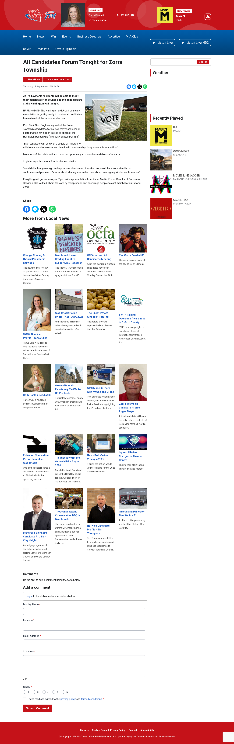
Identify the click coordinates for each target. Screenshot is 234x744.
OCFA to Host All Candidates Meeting (99, 257)
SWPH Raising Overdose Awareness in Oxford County (132, 318)
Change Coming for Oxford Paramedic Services (35, 259)
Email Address (32, 635)
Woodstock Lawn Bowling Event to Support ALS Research (68, 259)
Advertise (114, 36)
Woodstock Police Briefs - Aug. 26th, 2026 (69, 314)
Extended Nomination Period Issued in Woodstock (36, 459)
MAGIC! (180, 16)
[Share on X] (139, 86)
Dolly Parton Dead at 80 (37, 395)
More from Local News (59, 79)
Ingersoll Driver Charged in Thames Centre (130, 456)
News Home (34, 79)
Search (203, 61)
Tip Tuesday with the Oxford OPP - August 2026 (67, 461)
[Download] (208, 17)
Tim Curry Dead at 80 (131, 255)
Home (27, 36)
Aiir (173, 736)
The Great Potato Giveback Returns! (98, 314)
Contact (133, 730)
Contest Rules (99, 730)
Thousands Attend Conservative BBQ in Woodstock (67, 515)
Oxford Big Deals (65, 49)
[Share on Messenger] (134, 86)
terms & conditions (91, 699)
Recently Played (168, 118)
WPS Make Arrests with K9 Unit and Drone (100, 390)
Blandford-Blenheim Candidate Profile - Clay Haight (35, 536)
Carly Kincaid (96, 15)
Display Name (31, 604)
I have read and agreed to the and (66, 699)
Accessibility (147, 730)
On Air (27, 49)
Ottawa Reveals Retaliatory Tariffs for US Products (68, 389)
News (41, 36)
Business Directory (89, 36)
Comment (29, 651)
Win (53, 36)
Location (28, 620)
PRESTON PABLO (182, 203)
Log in (29, 596)
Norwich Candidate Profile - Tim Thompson (98, 529)
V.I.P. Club (132, 36)
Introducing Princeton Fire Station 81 (132, 513)
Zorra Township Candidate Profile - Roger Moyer (130, 407)
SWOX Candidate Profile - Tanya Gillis (35, 336)
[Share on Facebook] (129, 86)
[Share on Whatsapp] (145, 86)
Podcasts (43, 49)
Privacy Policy (117, 730)
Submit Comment (37, 708)
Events (66, 36)
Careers (84, 730)
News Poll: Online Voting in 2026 (97, 457)
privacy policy (68, 699)
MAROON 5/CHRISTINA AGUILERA (190, 179)
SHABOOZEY (179, 155)
